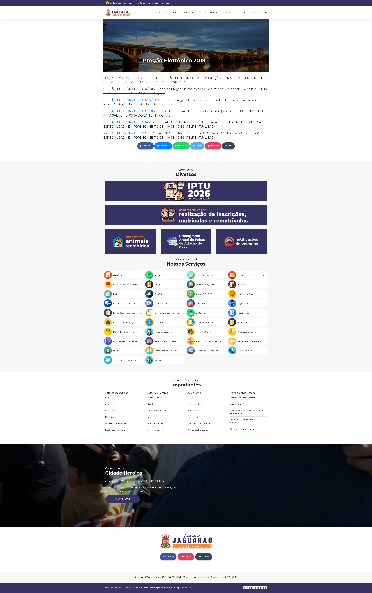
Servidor (214, 12)
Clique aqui (123, 499)
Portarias (109, 417)
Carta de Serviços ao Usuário (251, 275)
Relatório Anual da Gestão (208, 341)
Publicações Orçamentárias (126, 341)
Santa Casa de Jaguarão (166, 351)
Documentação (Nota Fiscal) (209, 285)
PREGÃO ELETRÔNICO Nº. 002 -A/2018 (131, 100)
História (150, 404)
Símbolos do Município (157, 411)
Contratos (159, 285)
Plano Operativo (245, 322)
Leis (107, 398)
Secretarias (189, 12)
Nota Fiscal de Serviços (124, 322)
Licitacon (200, 313)
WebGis (158, 360)
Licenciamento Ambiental (167, 313)
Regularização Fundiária (166, 341)
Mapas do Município (239, 404)
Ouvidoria (166, 3)
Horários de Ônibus (246, 294)
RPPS (252, 12)
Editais (116, 294)
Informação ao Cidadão (124, 303)
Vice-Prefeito (194, 404)
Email (229, 146)
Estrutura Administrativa (199, 423)
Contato (262, 12)
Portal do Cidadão (163, 332)
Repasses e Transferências (250, 341)
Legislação (243, 303)
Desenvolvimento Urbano (242, 429)
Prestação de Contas (247, 332)
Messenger (164, 146)
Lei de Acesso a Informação (122, 3)
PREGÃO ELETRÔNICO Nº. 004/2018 (129, 122)
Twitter (198, 146)
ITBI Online (201, 303)
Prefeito (192, 398)
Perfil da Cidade (154, 398)
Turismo (202, 12)
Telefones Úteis (245, 351)
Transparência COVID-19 (124, 360)
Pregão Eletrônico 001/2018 (122, 78)
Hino (149, 417)
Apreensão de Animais (116, 423)
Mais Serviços (244, 313)
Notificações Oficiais (115, 430)
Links (166, 12)
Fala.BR (158, 294)
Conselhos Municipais (198, 430)
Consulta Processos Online (125, 285)
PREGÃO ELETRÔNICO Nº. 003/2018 (129, 111)
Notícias (176, 12)
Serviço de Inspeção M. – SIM (209, 351)
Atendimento (161, 275)
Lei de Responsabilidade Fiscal (127, 313)
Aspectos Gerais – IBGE (157, 423)
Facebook (146, 146)
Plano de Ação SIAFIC (206, 322)
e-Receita (242, 285)
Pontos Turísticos (155, 430)
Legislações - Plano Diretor (242, 398)
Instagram (214, 146)
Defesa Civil (193, 417)
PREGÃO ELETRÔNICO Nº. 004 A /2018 (131, 133)
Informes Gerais (162, 303)
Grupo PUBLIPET (204, 294)
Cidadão (226, 12)
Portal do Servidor (204, 332)
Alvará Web (118, 275)
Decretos (109, 404)
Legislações (239, 12)
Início (157, 12)
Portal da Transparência (147, 3)
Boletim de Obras (204, 275)
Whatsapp (182, 146)
